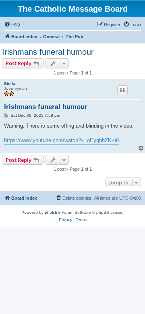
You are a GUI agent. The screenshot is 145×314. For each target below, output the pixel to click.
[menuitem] (12, 24)
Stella (9, 83)
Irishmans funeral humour (48, 52)
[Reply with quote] (122, 90)
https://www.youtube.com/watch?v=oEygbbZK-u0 (61, 140)
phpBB (51, 212)
